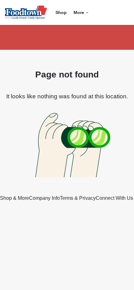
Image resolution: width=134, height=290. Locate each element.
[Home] (26, 12)
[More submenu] (87, 12)
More (79, 12)
